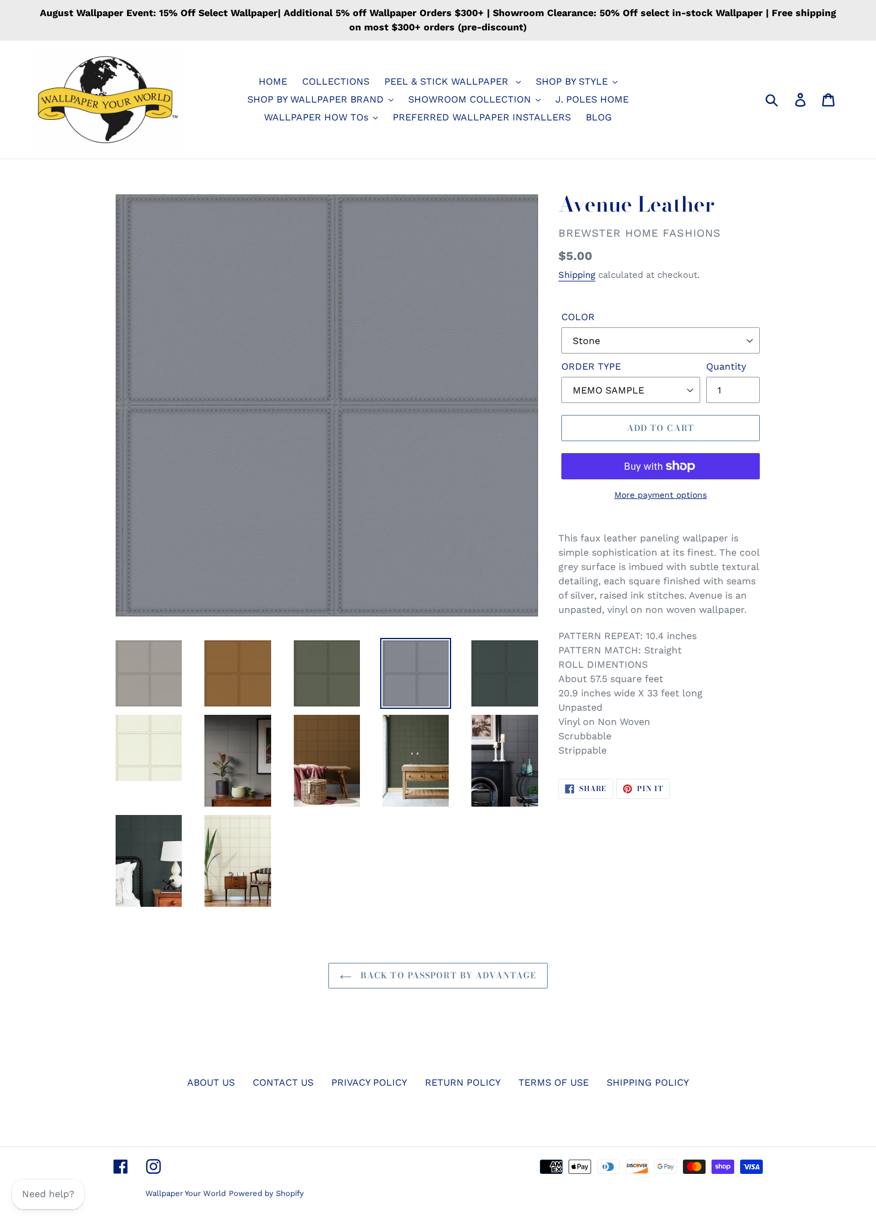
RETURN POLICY (463, 1082)
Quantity (726, 366)
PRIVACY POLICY (369, 1082)
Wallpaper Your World (185, 1193)
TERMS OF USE (553, 1082)
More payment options (660, 495)
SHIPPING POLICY (648, 1082)
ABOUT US (211, 1082)
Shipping (576, 274)
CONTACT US (283, 1082)
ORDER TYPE (591, 366)
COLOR (578, 317)
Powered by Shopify (266, 1193)
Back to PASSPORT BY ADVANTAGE (447, 975)
